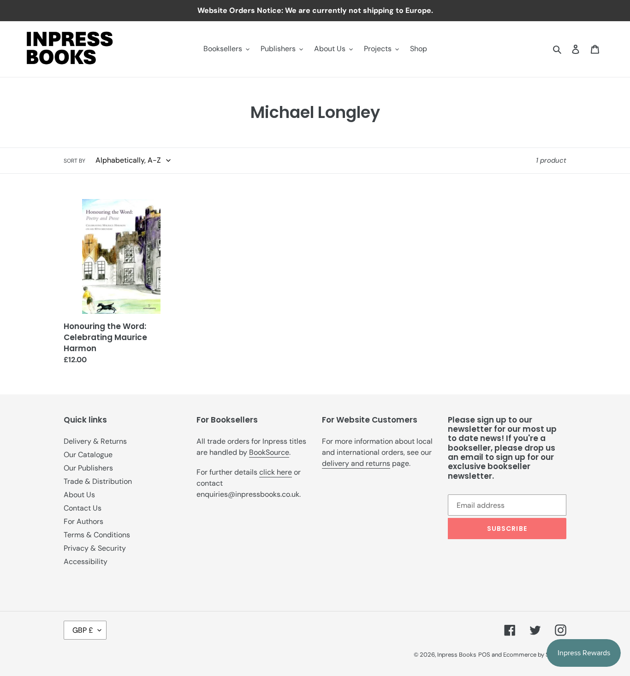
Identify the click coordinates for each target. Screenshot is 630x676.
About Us (79, 495)
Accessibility (85, 561)
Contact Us (82, 508)
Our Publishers (88, 468)
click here (275, 472)
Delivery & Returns (95, 441)
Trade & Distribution (98, 481)
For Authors (83, 521)
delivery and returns (356, 463)
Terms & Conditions (97, 535)
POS (484, 654)
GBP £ (82, 630)
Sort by (74, 161)
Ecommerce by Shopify (534, 654)
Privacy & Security (95, 548)
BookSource (269, 452)
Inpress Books (456, 654)
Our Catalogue (88, 454)
